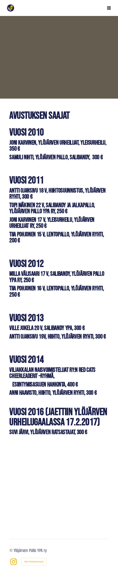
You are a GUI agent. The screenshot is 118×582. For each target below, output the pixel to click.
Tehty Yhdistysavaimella (34, 561)
